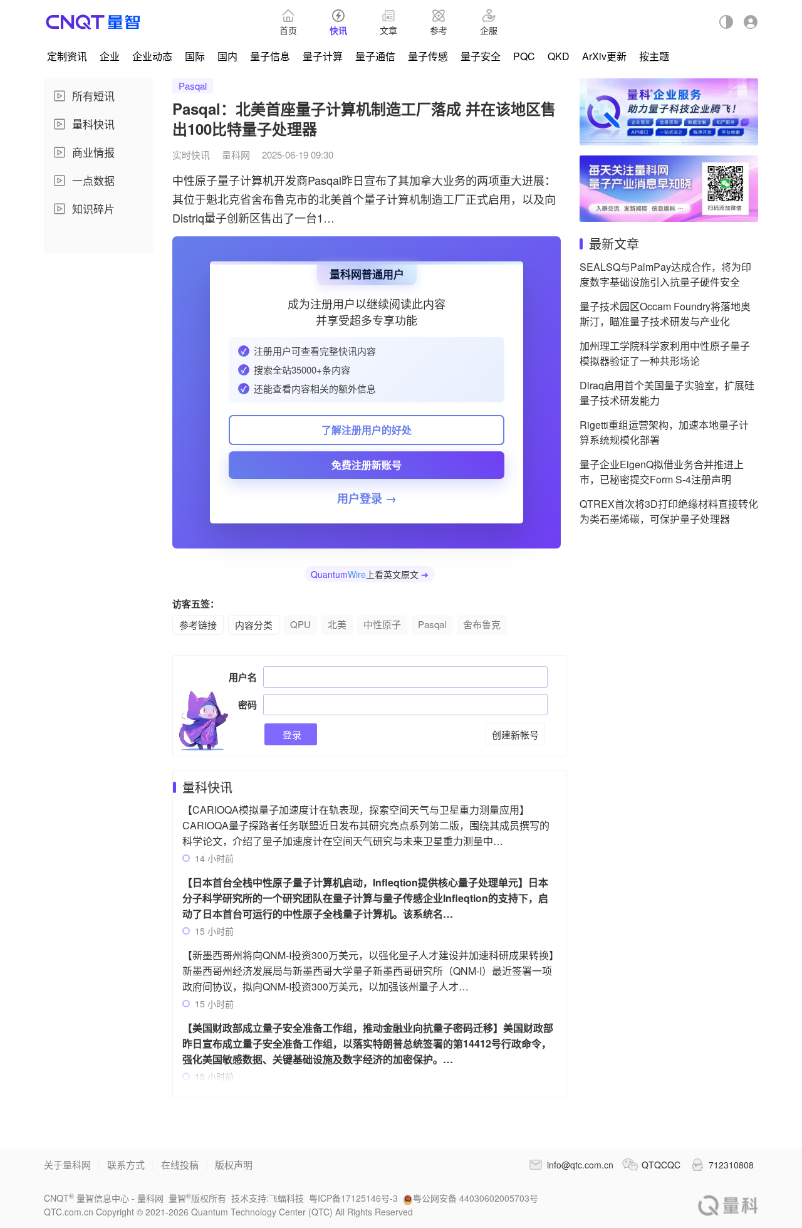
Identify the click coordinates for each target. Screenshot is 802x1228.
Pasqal (193, 85)
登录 (290, 734)
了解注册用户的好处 (366, 429)
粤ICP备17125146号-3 (353, 1198)
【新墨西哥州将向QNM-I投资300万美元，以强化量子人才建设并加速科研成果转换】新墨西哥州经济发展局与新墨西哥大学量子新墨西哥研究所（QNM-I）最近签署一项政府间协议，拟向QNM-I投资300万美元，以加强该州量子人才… (368, 971)
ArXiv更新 (604, 56)
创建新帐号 (515, 734)
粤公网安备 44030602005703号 (475, 1198)
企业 (110, 56)
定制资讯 (67, 56)
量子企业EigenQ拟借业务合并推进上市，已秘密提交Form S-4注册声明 (662, 471)
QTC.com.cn (728, 1205)
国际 (195, 56)
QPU (300, 624)
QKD (559, 56)
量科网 (236, 154)
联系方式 (126, 1164)
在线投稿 (180, 1164)
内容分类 (254, 624)
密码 (247, 704)
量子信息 (270, 56)
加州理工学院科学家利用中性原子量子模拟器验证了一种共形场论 (665, 353)
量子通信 (375, 56)
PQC (524, 56)
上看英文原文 (370, 574)
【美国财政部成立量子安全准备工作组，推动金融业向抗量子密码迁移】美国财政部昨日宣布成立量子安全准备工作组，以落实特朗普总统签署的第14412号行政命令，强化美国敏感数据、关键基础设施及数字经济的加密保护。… (367, 1043)
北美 (337, 624)
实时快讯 (191, 154)
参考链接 (198, 624)
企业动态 (152, 56)
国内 (227, 56)
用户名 (243, 677)
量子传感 (428, 56)
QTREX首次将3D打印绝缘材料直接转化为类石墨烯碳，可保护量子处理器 (669, 511)
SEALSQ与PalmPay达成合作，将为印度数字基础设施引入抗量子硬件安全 (665, 274)
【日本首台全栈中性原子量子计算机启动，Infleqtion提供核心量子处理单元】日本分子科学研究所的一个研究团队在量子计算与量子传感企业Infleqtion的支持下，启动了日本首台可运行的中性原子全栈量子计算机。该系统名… (365, 898)
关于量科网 (67, 1164)
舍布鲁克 (482, 624)
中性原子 (382, 624)
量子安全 (481, 56)
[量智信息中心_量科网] (93, 22)
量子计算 (323, 56)
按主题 (654, 56)
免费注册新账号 (366, 465)
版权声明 (234, 1164)
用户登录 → (367, 498)
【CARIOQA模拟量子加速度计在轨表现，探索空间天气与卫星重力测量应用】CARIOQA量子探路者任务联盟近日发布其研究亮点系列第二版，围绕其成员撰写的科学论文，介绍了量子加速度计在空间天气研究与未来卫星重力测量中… (365, 825)
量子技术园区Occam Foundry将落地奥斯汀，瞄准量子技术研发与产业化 (665, 313)
